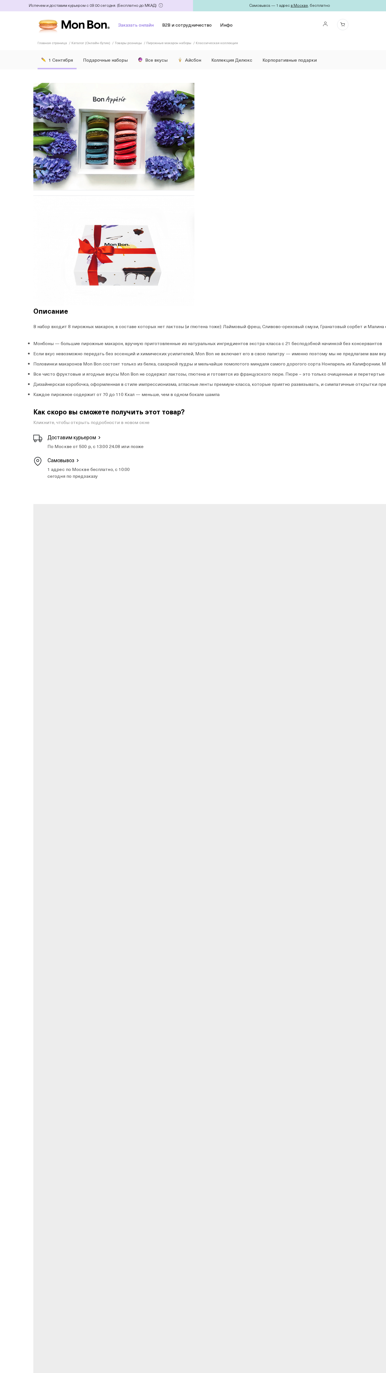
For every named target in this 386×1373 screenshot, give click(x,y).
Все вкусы (156, 59)
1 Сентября (61, 59)
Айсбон (193, 59)
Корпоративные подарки (290, 59)
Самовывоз (60, 460)
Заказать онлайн (136, 24)
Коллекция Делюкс (231, 59)
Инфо (226, 24)
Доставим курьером (71, 437)
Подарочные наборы (105, 59)
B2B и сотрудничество (187, 24)
